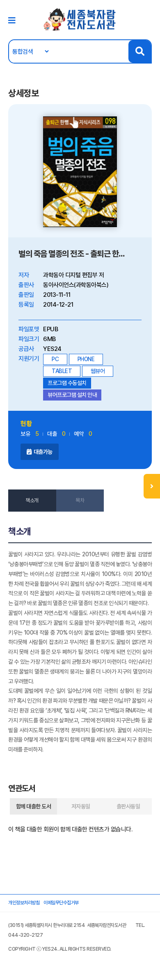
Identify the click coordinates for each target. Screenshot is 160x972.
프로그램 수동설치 (67, 383)
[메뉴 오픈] (152, 486)
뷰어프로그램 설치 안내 (72, 395)
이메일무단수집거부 (61, 903)
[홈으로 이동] (80, 19)
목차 (79, 500)
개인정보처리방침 (23, 903)
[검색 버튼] (139, 51)
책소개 (32, 500)
